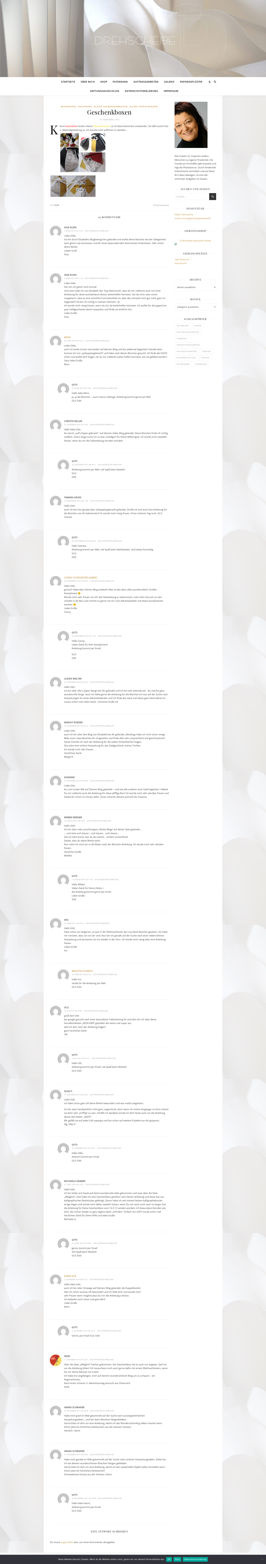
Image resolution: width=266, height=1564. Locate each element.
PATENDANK (120, 81)
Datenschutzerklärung (141, 90)
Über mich (88, 81)
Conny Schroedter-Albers (80, 577)
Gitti (56, 205)
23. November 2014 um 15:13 (76, 726)
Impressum (171, 90)
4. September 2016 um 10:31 (83, 1331)
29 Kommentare (161, 205)
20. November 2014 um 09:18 (76, 581)
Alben (197, 325)
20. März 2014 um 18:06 (81, 388)
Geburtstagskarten (188, 345)
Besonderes (68, 106)
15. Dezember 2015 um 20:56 (75, 1094)
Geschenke (85, 106)
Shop (103, 81)
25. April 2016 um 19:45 (81, 1243)
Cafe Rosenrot (182, 259)
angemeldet (67, 1542)
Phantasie (201, 364)
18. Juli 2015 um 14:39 (73, 1011)
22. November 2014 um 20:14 (76, 682)
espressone (181, 263)
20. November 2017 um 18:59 (84, 1498)
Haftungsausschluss (104, 90)
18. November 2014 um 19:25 (76, 424)
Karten (207, 351)
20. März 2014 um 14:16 (73, 341)
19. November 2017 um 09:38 (76, 1411)
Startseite (68, 81)
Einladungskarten (188, 332)
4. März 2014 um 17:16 (73, 278)
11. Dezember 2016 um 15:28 (75, 1359)
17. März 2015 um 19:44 (73, 923)
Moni (67, 337)
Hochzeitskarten (187, 351)
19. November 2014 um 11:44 (76, 501)
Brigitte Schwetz (82, 970)
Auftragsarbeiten (146, 81)
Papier (205, 357)
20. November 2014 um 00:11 (84, 464)
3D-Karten (183, 325)
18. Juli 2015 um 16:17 (81, 1058)
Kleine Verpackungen (143, 106)
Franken (182, 338)
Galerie (169, 81)
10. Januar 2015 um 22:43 (74, 821)
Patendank (183, 364)
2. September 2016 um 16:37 (75, 1279)
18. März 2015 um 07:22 (81, 974)
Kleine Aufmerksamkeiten (111, 106)
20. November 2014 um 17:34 (84, 636)
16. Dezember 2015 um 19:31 (83, 1148)
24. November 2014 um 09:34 (76, 781)
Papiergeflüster (191, 81)
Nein (177, 1559)
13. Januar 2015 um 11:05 (82, 879)
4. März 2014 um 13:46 (73, 231)
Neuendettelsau (186, 357)
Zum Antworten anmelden (97, 231)
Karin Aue (70, 1275)
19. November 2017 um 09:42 (76, 1454)
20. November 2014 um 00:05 (84, 541)
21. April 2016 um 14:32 (73, 1184)
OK (169, 1559)
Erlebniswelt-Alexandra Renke (195, 240)
